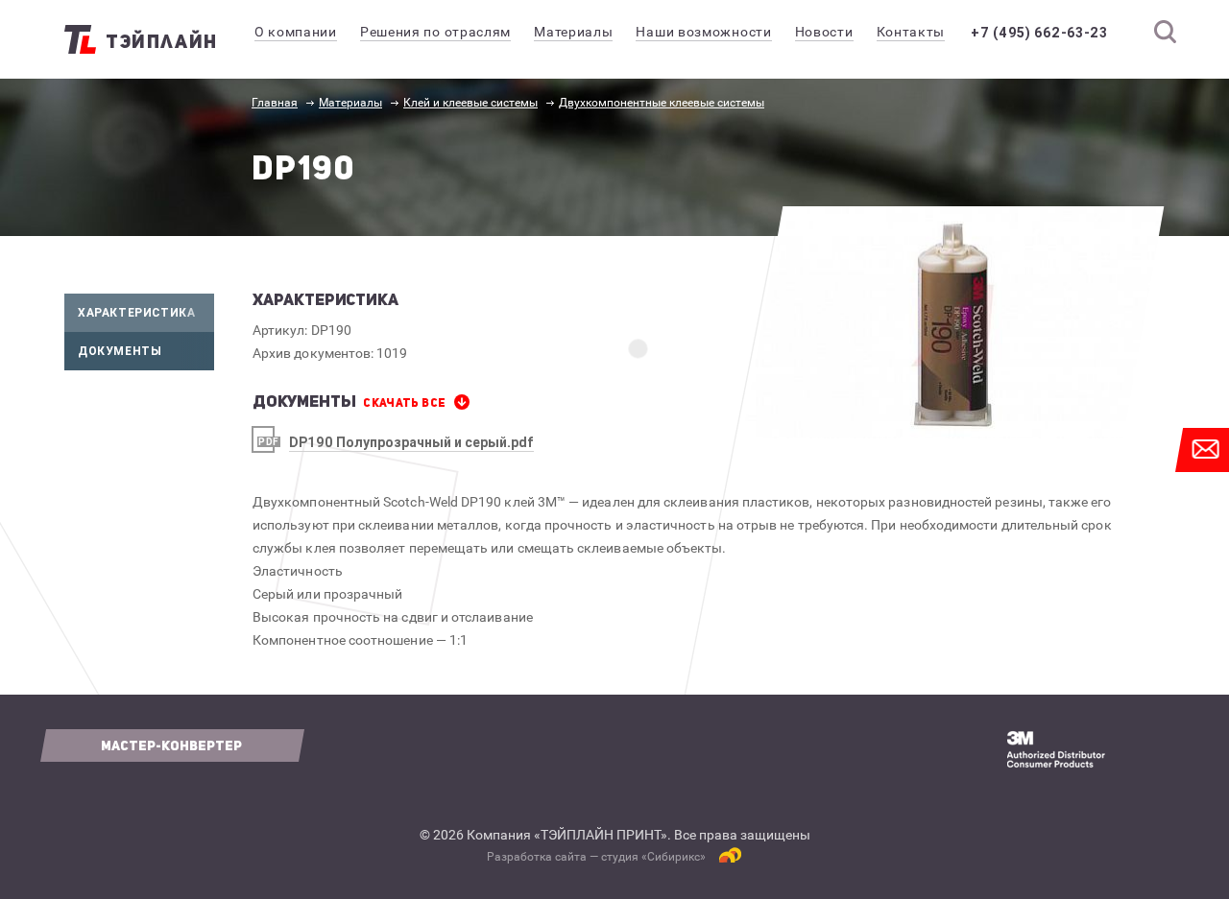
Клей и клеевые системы (470, 102)
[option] (953, 322)
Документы (119, 350)
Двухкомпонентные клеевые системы (661, 102)
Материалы (350, 102)
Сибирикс (673, 857)
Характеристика (136, 312)
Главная (275, 102)
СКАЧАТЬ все (404, 403)
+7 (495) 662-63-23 (1039, 32)
